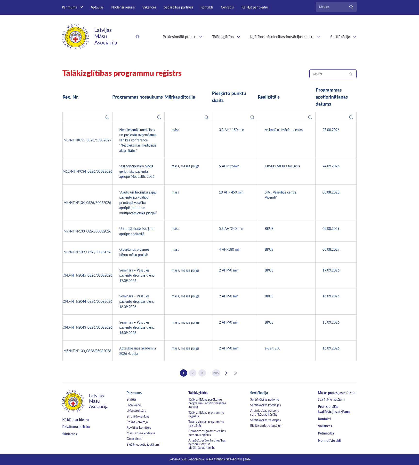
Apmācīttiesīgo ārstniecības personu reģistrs (207, 432)
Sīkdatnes (69, 434)
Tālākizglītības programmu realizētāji (206, 423)
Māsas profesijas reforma (336, 393)
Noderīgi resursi (123, 7)
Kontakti (207, 7)
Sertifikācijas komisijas (265, 405)
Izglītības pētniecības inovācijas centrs (282, 36)
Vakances (149, 7)
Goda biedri (134, 439)
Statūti (131, 399)
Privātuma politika (76, 427)
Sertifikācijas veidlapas (265, 420)
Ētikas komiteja (137, 422)
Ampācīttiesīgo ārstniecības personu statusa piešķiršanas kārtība (207, 444)
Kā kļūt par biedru (255, 7)
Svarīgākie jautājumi (331, 399)
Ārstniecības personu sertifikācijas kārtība (264, 412)
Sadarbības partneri (178, 7)
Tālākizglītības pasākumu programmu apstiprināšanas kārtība (207, 403)
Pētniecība (326, 433)
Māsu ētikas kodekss (141, 433)
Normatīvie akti (329, 440)
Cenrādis (227, 7)
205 (216, 373)
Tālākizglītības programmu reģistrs (206, 414)
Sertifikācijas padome (264, 399)
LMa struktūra (136, 410)
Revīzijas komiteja (139, 427)
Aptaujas (97, 7)
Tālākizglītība (223, 36)
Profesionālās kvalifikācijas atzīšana (334, 409)
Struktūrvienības (138, 416)
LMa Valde (134, 405)
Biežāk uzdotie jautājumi (143, 444)
